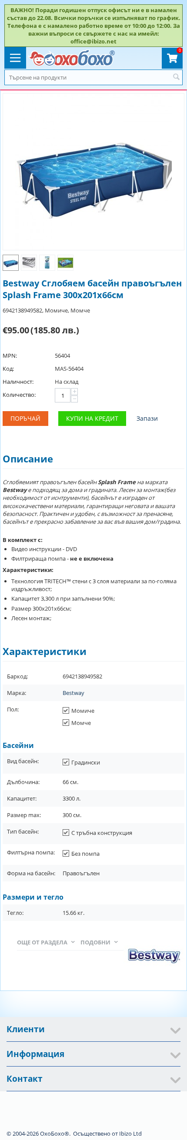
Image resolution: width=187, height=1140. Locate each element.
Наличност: (18, 382)
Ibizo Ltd (130, 1133)
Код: (8, 368)
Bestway (73, 693)
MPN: (10, 355)
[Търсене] (176, 77)
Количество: (19, 395)
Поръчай (25, 418)
